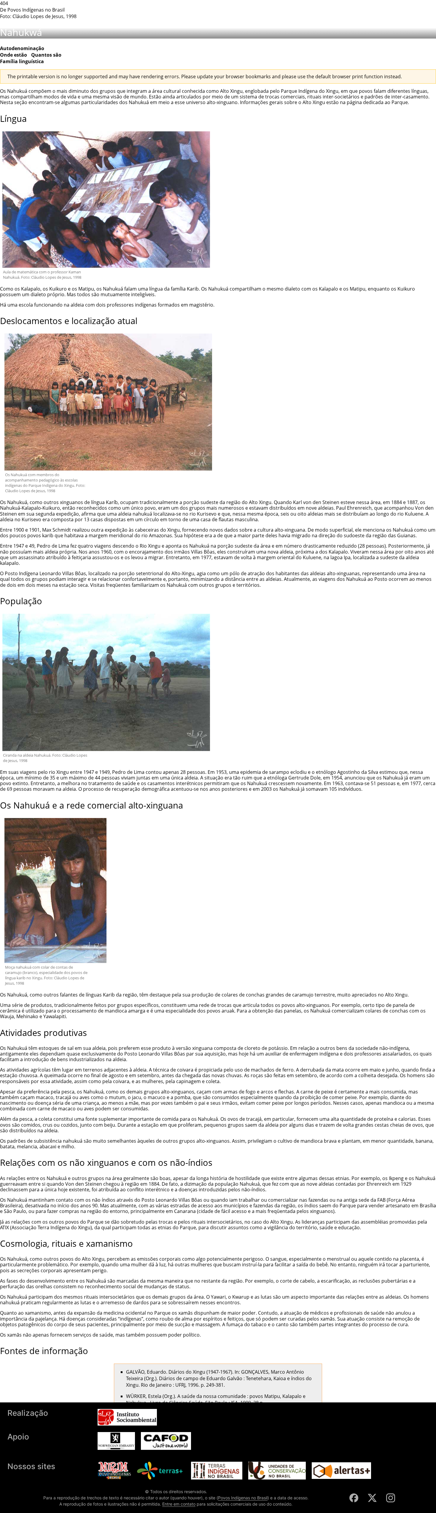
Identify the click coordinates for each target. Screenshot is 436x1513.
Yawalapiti (54, 1016)
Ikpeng (396, 1178)
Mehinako (27, 1016)
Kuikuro (58, 289)
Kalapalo (30, 289)
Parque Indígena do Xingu (309, 91)
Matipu (86, 289)
